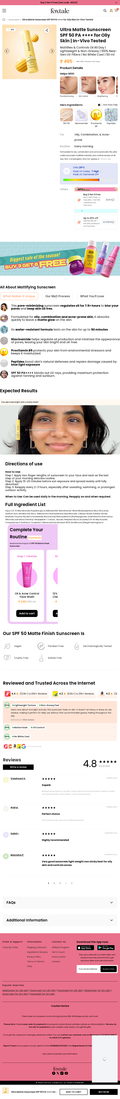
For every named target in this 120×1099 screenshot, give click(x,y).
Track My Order (10, 947)
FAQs (29, 966)
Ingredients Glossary (37, 952)
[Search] (105, 10)
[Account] (111, 10)
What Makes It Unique (19, 296)
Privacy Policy (34, 956)
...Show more (105, 159)
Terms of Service (35, 961)
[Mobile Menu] (21, 10)
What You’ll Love (92, 296)
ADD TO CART (73, 1091)
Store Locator (59, 956)
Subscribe (108, 969)
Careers (56, 961)
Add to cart (27, 613)
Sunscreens (13, 19)
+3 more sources (34, 746)
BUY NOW (104, 1091)
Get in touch (58, 952)
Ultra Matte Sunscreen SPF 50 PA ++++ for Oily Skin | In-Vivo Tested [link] (57, 19)
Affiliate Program (60, 947)
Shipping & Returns (36, 947)
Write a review (18, 767)
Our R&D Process (57, 296)
